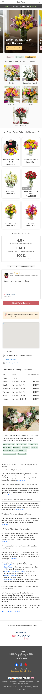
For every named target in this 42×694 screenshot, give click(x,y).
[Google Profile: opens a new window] (21, 664)
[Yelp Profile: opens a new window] (25, 664)
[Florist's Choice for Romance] (6, 275)
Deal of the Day (9, 579)
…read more (21, 480)
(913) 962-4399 (11, 359)
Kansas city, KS (33, 444)
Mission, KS (25, 447)
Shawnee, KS (22, 454)
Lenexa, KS (16, 447)
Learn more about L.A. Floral (11, 611)
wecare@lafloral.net (21, 658)
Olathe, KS (35, 447)
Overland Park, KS (8, 450)
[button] (37, 689)
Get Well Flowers (10, 575)
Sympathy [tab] (19, 57)
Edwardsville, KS (22, 444)
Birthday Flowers (10, 565)
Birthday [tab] (10, 57)
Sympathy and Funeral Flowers (14, 571)
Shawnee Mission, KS (9, 454)
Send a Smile (12, 48)
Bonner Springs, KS (8, 444)
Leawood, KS (7, 447)
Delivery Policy (21, 689)
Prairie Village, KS (21, 450)
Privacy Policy (18, 686)
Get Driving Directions (13, 363)
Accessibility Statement (31, 686)
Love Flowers (8, 567)
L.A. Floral (21, 2)
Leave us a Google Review (21, 671)
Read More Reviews (21, 302)
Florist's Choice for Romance (17, 275)
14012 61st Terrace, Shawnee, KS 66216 (21, 654)
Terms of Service (7, 686)
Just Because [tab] (30, 57)
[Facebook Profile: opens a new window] (16, 664)
